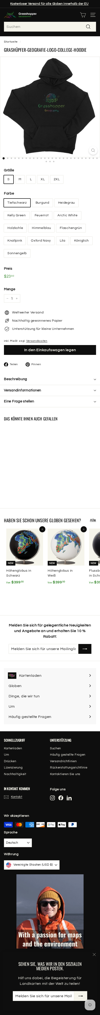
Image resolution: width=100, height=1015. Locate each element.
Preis (8, 268)
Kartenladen (13, 748)
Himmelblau (41, 228)
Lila (62, 240)
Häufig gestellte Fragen (67, 754)
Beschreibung (15, 379)
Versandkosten (36, 340)
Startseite (11, 41)
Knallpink (14, 240)
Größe (9, 170)
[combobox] (50, 27)
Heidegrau (66, 202)
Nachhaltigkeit (15, 774)
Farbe (9, 193)
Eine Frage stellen (19, 401)
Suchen (55, 748)
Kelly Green (16, 215)
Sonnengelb (17, 253)
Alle (93, 520)
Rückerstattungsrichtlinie (68, 767)
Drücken (10, 761)
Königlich (81, 240)
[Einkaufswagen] (82, 15)
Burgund (42, 202)
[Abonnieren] (80, 996)
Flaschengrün (71, 228)
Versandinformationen (22, 390)
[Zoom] (93, 150)
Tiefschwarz (17, 202)
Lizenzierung (13, 767)
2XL (57, 179)
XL (43, 179)
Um (6, 754)
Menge (9, 289)
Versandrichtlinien (63, 761)
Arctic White (67, 215)
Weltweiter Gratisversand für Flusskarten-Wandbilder (49, 4)
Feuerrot (42, 215)
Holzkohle (15, 228)
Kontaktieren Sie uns (65, 774)
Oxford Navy (41, 240)
